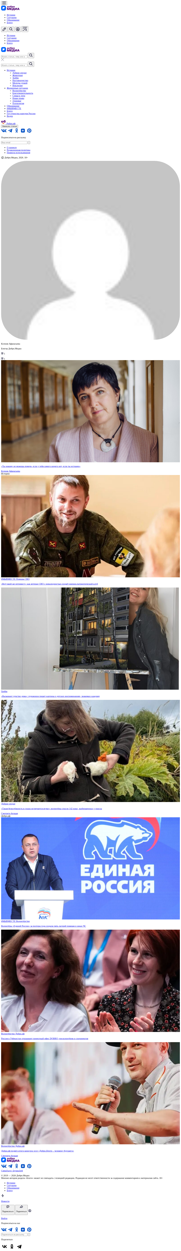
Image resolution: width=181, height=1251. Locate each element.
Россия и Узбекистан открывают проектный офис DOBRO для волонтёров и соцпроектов (44, 1038)
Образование (13, 20)
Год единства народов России (21, 113)
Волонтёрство (19, 90)
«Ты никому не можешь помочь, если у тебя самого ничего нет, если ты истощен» (40, 466)
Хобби (15, 78)
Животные (17, 75)
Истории (11, 15)
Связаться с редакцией (12, 1170)
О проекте (12, 147)
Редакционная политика (18, 150)
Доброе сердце (19, 73)
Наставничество (20, 80)
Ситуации (12, 17)
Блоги (10, 22)
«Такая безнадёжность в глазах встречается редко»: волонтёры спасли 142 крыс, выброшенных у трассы (51, 808)
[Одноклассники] (11, 1246)
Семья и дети (18, 96)
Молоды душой (19, 83)
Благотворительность (22, 93)
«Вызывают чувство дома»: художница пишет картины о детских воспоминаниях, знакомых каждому (50, 696)
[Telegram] (19, 1246)
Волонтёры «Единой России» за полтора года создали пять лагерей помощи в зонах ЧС (43, 926)
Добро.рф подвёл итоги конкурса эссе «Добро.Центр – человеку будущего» (37, 1151)
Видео (10, 116)
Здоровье (16, 101)
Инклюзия (17, 85)
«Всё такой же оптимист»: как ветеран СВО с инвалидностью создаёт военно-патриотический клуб (49, 584)
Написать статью (9, 126)
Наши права (18, 98)
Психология (18, 103)
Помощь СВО (23, 579)
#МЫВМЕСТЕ (14, 108)
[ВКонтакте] (4, 1246)
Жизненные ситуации (17, 88)
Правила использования (18, 152)
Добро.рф (19, 1034)
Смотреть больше (9, 813)
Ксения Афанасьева (10, 471)
